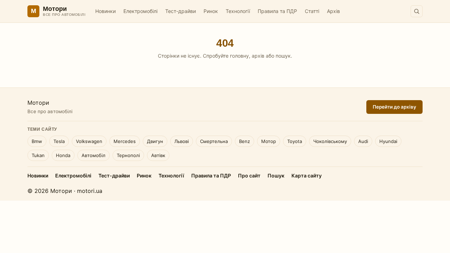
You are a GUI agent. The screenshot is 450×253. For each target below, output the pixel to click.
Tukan (38, 155)
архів (258, 56)
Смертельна (214, 141)
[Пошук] (417, 11)
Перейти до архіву (394, 107)
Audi (363, 141)
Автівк (158, 155)
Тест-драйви (180, 11)
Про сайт (249, 176)
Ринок (211, 11)
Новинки (105, 11)
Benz (244, 141)
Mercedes (125, 141)
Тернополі (128, 155)
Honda (63, 155)
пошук (283, 56)
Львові (181, 141)
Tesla (59, 141)
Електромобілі (140, 11)
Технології (238, 11)
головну (239, 56)
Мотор (268, 141)
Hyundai (388, 141)
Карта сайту (306, 176)
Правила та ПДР (277, 11)
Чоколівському (330, 141)
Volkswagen (89, 141)
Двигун (155, 141)
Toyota (294, 141)
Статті (312, 11)
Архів (333, 11)
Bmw (37, 141)
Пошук (276, 176)
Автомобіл (93, 155)
